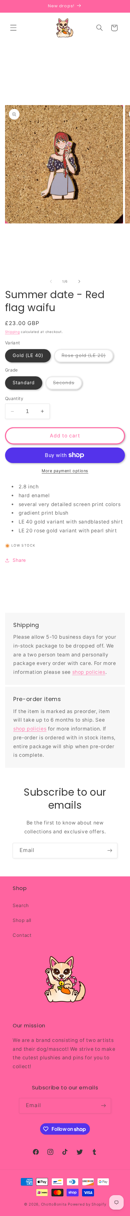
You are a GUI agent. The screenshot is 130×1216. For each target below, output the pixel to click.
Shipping (12, 332)
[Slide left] (51, 281)
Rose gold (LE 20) (87, 357)
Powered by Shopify (87, 1204)
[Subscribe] (110, 850)
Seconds (67, 384)
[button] (13, 28)
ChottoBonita (54, 1204)
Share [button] (19, 560)
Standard (24, 382)
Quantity (14, 398)
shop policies (88, 672)
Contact (22, 935)
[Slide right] (79, 281)
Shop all (22, 920)
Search (21, 905)
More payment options (65, 470)
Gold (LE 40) (28, 355)
